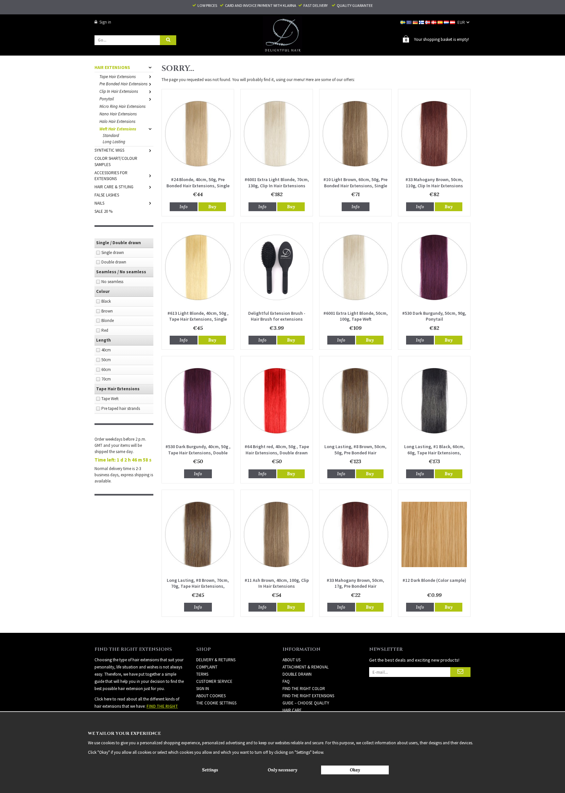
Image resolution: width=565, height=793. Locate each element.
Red (104, 330)
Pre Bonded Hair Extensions (123, 84)
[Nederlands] (447, 22)
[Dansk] (434, 22)
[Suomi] (422, 22)
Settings (210, 770)
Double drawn (113, 262)
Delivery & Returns (215, 660)
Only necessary (282, 770)
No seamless (112, 281)
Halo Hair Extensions (117, 121)
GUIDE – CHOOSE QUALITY (305, 703)
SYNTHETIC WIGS (109, 150)
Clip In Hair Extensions (118, 91)
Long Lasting (114, 141)
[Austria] (453, 22)
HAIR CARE (292, 710)
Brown (107, 311)
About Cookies (211, 696)
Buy (212, 207)
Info (184, 207)
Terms (202, 674)
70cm (106, 379)
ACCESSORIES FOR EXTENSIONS (111, 176)
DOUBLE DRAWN (297, 674)
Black (106, 301)
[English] (409, 22)
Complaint (206, 667)
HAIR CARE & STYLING (113, 187)
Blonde (107, 320)
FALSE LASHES (106, 195)
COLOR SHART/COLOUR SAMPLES (115, 161)
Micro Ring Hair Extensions (122, 106)
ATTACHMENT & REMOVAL (305, 667)
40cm (106, 350)
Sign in (105, 22)
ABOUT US (291, 660)
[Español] (440, 22)
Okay (355, 770)
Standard (111, 135)
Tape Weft (110, 398)
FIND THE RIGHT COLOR (303, 688)
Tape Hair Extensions (117, 76)
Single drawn (112, 252)
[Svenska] (403, 22)
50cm (106, 360)
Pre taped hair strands (120, 408)
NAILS (99, 203)
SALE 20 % (103, 211)
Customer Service (214, 681)
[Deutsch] (416, 22)
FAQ (286, 681)
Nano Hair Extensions (118, 114)
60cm (106, 369)
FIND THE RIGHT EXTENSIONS (308, 696)
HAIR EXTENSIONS (112, 67)
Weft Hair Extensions (117, 129)
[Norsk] (428, 22)
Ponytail (106, 99)
